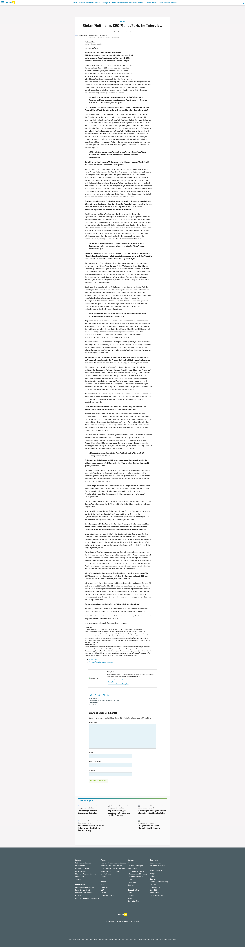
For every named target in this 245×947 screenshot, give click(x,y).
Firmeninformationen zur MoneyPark (118, 684)
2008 (144, 940)
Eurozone (104, 887)
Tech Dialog (132, 882)
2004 (161, 940)
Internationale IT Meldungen (138, 874)
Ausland (82, 3)
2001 (174, 940)
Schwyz (78, 880)
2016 (111, 940)
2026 (70, 940)
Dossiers (174, 3)
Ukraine (153, 885)
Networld (131, 885)
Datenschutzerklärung (124, 921)
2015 (115, 940)
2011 (131, 940)
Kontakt (137, 921)
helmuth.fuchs (91, 42)
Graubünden (79, 877)
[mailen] (130, 31)
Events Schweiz (80, 871)
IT (110, 3)
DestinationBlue (133, 901)
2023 (83, 940)
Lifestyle (131, 896)
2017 (107, 940)
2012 (127, 940)
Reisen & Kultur (164, 3)
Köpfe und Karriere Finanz (110, 871)
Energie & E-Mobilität (136, 3)
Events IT (131, 880)
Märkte (103, 882)
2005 (157, 940)
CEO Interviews (155, 863)
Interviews (90, 3)
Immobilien (101, 700)
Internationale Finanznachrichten (113, 869)
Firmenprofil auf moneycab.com (117, 680)
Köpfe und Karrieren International (87, 898)
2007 (148, 940)
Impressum (109, 921)
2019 (99, 940)
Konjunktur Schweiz (82, 869)
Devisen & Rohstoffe (108, 896)
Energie (152, 874)
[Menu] (3, 2)
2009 (140, 940)
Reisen (130, 898)
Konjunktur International (84, 893)
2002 (170, 940)
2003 (165, 940)
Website (92, 771)
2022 (87, 940)
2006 (153, 940)
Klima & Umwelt (151, 3)
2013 (123, 940)
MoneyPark (93, 659)
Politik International (82, 890)
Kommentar (93, 723)
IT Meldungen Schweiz (136, 871)
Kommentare (154, 893)
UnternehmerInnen (156, 896)
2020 (95, 940)
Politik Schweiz (80, 866)
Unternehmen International (85, 887)
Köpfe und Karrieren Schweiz (85, 874)
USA (102, 890)
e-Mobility (153, 876)
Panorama (78, 896)
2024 (78, 940)
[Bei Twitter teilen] (114, 31)
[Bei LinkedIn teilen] (126, 31)
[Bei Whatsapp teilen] (122, 31)
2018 (103, 940)
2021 (91, 940)
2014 (119, 940)
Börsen (103, 893)
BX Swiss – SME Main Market (111, 866)
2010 (135, 940)
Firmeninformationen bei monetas (101, 662)
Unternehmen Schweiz (83, 863)
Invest (103, 877)
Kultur (130, 893)
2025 (74, 940)
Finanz (97, 3)
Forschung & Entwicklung (159, 882)
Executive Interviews (157, 866)
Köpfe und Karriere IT (135, 877)
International (80, 885)
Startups (105, 3)
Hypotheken (93, 700)
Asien (103, 885)
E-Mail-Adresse (95, 762)
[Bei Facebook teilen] (118, 31)
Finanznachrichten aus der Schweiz (113, 863)
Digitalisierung (133, 869)
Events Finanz (106, 874)
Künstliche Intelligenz (120, 3)
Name (91, 753)
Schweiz (74, 3)
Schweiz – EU (155, 887)
